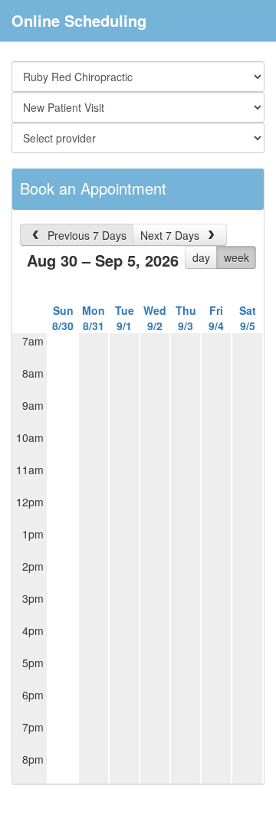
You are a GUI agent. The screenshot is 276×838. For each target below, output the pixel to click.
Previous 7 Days (85, 235)
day (201, 257)
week (236, 257)
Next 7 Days (171, 235)
